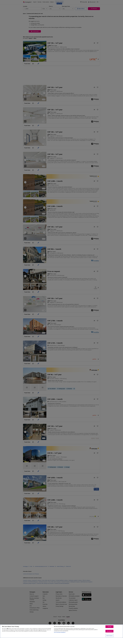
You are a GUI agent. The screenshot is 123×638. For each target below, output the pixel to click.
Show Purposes (109, 635)
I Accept (109, 626)
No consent (109, 631)
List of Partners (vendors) (59, 632)
